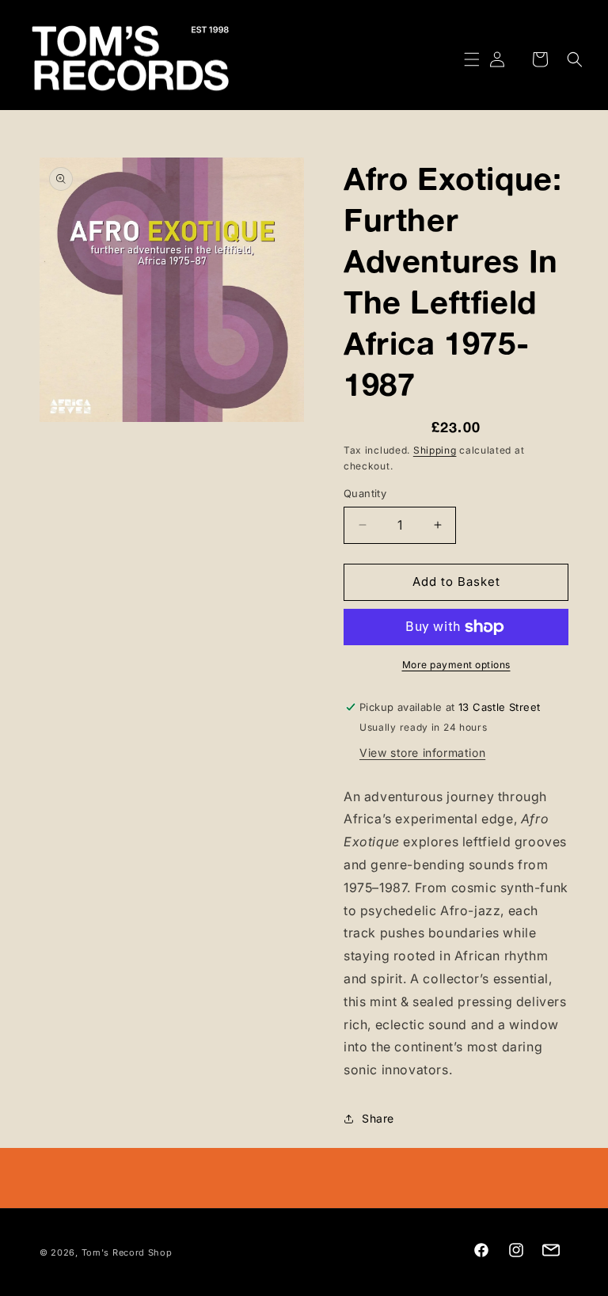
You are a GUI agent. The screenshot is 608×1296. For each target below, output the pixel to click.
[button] (462, 59)
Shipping (435, 450)
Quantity (365, 493)
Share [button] (378, 1118)
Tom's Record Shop (127, 1252)
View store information (422, 752)
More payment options (456, 665)
